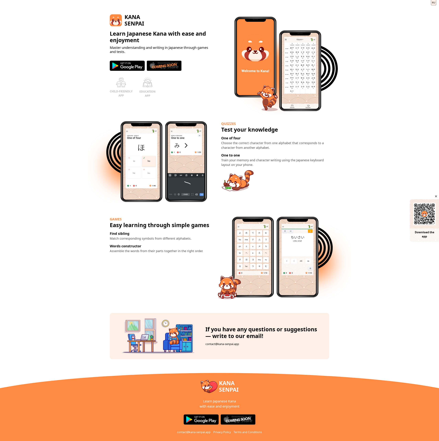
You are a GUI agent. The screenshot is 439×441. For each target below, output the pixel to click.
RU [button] (433, 2)
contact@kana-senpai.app (222, 344)
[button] (436, 196)
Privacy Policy (222, 432)
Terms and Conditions (248, 432)
